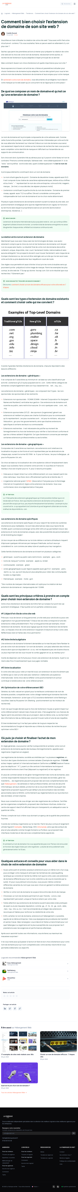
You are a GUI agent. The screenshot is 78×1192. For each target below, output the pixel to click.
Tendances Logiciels (47, 1158)
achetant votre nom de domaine (17, 80)
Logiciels (7, 13)
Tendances (29, 13)
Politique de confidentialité (67, 1161)
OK (74, 1133)
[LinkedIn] (57, 1186)
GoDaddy (18, 827)
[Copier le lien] (20, 1008)
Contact (62, 1152)
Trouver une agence (8, 1154)
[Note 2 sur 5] (7, 996)
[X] (53, 1186)
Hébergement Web (18, 13)
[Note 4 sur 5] (13, 996)
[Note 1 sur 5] (4, 996)
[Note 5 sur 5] (16, 996)
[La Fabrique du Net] (7, 3)
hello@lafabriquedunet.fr (10, 1138)
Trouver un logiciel (27, 1154)
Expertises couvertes (8, 1157)
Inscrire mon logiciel (27, 1163)
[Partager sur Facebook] (15, 1008)
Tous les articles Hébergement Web (13, 1092)
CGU (61, 1164)
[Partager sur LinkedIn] (5, 1008)
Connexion (5, 1171)
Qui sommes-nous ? (66, 1155)
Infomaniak (42, 827)
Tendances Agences (47, 1155)
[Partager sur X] (10, 1008)
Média (42, 1152)
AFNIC (29, 481)
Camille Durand (11, 33)
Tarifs (4, 1175)
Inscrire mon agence (8, 1168)
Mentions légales (65, 1158)
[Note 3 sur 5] (10, 996)
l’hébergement (11, 784)
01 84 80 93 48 (7, 1140)
